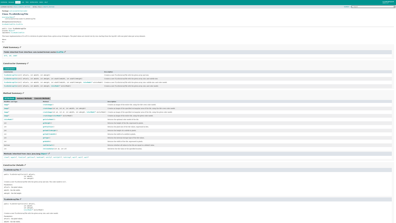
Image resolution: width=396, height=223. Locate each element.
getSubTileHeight (49, 130)
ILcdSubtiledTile (8, 24)
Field (15, 7)
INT (10, 56)
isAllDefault (48, 145)
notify (48, 157)
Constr (21, 7)
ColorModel (87, 82)
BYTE (5, 56)
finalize (21, 157)
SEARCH (346, 7)
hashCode (40, 157)
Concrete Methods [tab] (42, 98)
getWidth (46, 141)
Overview (4, 2)
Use (23, 2)
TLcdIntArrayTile (10, 75)
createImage (47, 105)
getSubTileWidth (49, 134)
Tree (27, 2)
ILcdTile (19, 24)
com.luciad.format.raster (18, 11)
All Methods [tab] (9, 98)
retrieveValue (48, 149)
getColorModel (48, 119)
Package (11, 2)
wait (74, 157)
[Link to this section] (20, 47)
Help (46, 2)
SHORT (15, 56)
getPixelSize (48, 127)
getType (46, 138)
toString (66, 157)
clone (6, 157)
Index (41, 2)
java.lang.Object (8, 17)
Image (6, 105)
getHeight (46, 123)
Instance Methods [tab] (24, 98)
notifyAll (57, 157)
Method (27, 7)
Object (11, 30)
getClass (30, 157)
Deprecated (34, 2)
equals (13, 157)
